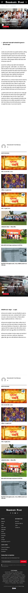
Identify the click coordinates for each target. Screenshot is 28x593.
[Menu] (2, 2)
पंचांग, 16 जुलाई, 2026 (5, 208)
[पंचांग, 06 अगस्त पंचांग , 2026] (14, 163)
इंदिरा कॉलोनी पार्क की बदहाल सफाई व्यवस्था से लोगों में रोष (11, 245)
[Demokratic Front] (14, 2)
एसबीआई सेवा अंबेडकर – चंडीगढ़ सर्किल (8, 226)
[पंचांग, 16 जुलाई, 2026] (14, 199)
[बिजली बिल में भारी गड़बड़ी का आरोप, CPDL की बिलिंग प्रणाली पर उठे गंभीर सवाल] (14, 255)
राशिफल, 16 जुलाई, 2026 (6, 190)
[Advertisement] (14, 123)
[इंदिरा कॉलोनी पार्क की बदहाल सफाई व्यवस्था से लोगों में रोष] (14, 236)
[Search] (26, 2)
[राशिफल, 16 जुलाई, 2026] (14, 181)
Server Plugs (21, 586)
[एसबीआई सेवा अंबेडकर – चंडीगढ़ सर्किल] (14, 218)
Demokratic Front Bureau (11, 24)
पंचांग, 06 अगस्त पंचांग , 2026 (7, 171)
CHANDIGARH (5, 26)
